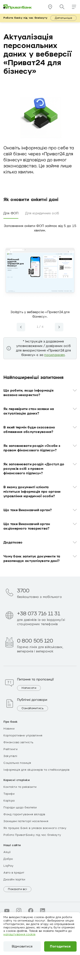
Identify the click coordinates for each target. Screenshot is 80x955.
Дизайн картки (14, 879)
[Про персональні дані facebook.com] (30, 910)
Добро (8, 859)
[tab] (10, 213)
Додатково (12, 542)
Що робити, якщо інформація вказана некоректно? (28, 393)
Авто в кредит (14, 872)
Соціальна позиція (17, 763)
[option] (40, 278)
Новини (9, 728)
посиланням (54, 355)
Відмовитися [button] (22, 946)
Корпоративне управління (22, 735)
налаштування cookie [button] (19, 934)
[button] (74, 7)
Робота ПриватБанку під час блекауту (32, 835)
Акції (7, 852)
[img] (17, 7)
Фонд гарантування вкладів (24, 814)
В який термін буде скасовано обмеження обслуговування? (29, 429)
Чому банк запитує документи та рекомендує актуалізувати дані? (31, 558)
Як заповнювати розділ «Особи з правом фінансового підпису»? (31, 448)
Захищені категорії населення (25, 821)
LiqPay (8, 866)
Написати (29, 688)
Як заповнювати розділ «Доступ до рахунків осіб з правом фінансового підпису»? (33, 468)
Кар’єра (9, 800)
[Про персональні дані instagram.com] (18, 910)
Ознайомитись (33, 708)
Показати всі (17, 889)
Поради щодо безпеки (20, 807)
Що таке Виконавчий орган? (27, 510)
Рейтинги (10, 749)
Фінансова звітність (18, 742)
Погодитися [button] (60, 946)
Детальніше (63, 18)
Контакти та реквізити (20, 787)
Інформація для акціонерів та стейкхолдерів (36, 770)
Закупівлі (10, 756)
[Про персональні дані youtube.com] (6, 910)
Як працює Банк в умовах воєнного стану (34, 828)
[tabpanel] (40, 289)
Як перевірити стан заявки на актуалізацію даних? (28, 411)
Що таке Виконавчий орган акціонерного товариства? (26, 526)
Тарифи (9, 794)
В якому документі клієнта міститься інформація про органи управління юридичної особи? (31, 491)
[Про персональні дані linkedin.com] (42, 910)
